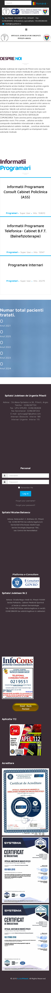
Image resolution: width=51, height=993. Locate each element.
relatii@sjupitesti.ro (13, 24)
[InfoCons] (25, 678)
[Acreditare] (25, 801)
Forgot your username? (25, 501)
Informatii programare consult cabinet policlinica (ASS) (25, 192)
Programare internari (25, 265)
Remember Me (27, 487)
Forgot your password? (25, 505)
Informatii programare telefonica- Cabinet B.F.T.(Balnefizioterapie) (25, 231)
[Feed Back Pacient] (25, 707)
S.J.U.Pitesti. (23, 978)
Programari (11, 213)
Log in (26, 493)
